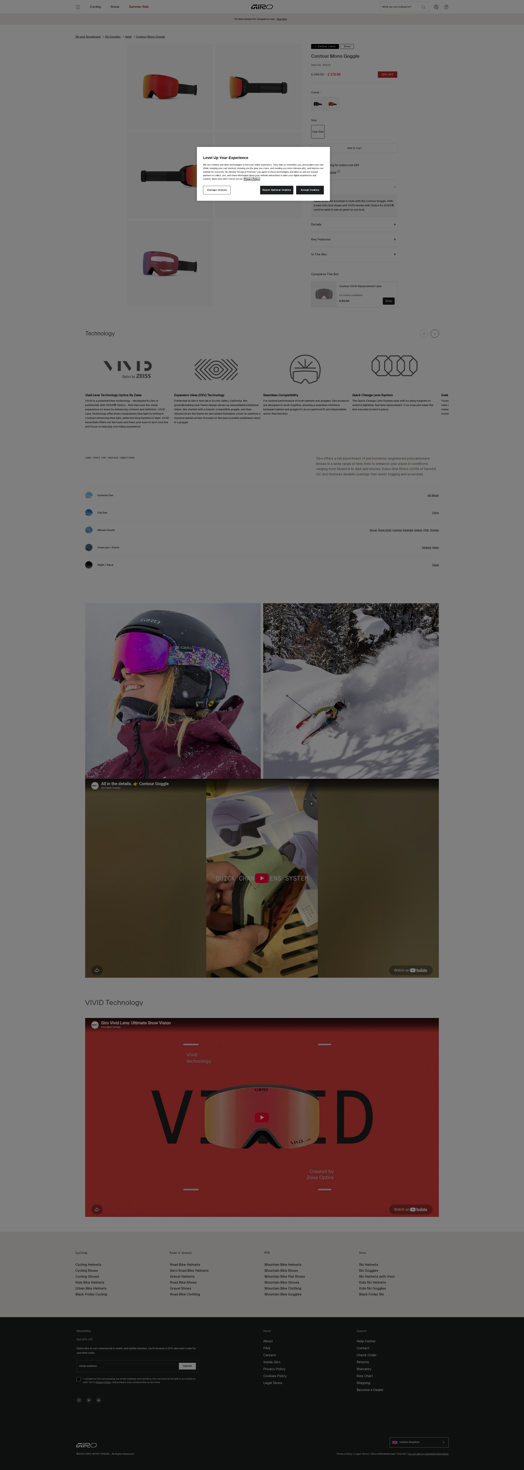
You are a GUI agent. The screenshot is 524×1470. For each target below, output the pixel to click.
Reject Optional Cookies (276, 190)
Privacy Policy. (252, 179)
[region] (263, 174)
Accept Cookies (310, 190)
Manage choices (217, 190)
